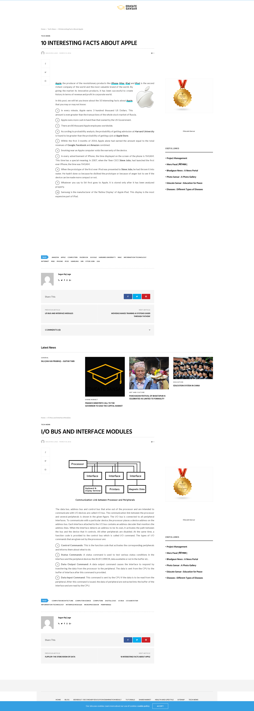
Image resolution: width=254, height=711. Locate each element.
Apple (58, 83)
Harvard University (144, 131)
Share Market (147, 19)
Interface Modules (74, 605)
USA (98, 261)
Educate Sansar (189, 131)
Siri (82, 261)
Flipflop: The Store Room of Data (60, 656)
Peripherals (106, 605)
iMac (122, 83)
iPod (137, 83)
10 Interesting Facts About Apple (135, 656)
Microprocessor (91, 605)
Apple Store (122, 135)
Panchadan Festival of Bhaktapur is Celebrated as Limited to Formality (147, 397)
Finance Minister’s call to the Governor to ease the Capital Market (104, 405)
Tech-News (207, 19)
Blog (47, 19)
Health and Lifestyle (173, 19)
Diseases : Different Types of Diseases (185, 189)
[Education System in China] (193, 368)
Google (71, 145)
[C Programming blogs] (183, 95)
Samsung (75, 261)
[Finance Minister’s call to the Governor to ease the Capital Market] (105, 377)
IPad (53, 261)
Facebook (81, 145)
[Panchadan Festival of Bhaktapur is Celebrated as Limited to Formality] (149, 373)
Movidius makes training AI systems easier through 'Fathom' (130, 315)
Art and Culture (137, 392)
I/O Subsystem (132, 601)
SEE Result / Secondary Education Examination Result (86, 19)
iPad (128, 83)
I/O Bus (121, 601)
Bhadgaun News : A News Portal (182, 170)
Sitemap (192, 19)
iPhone (114, 83)
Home (37, 19)
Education (178, 382)
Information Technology (135, 257)
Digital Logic (110, 601)
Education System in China (186, 385)
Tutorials (127, 19)
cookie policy (143, 706)
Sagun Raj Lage (52, 53)
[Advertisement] (108, 71)
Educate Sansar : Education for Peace (184, 183)
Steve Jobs (125, 160)
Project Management (177, 158)
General (45, 357)
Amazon (95, 145)
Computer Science (83, 601)
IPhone (60, 261)
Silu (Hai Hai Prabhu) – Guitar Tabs (58, 361)
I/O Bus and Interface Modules (59, 313)
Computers (73, 257)
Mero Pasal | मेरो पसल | (177, 164)
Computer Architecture (62, 601)
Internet (45, 261)
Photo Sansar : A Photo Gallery (181, 177)
